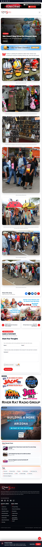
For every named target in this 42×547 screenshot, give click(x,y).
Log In (13, 531)
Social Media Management (15, 528)
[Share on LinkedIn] (32, 293)
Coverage (6, 33)
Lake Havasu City (34, 481)
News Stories (4, 519)
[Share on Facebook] (26, 293)
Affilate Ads (14, 525)
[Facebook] (1, 1)
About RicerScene (5, 530)
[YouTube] (7, 1)
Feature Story (12, 481)
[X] (5, 1)
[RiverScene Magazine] (6, 12)
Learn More (32, 544)
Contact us (4, 516)
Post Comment (8, 369)
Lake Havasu (25, 481)
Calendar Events (5, 521)
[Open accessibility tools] (39, 538)
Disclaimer (14, 521)
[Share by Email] (35, 293)
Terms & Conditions (16, 519)
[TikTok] (9, 1)
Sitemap (3, 532)
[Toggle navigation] (39, 12)
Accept (38, 544)
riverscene (30, 483)
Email (23, 345)
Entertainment (5, 523)
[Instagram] (3, 1)
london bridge (22, 483)
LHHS (17, 483)
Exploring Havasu (5, 525)
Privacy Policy (15, 516)
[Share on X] (29, 293)
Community (4, 527)
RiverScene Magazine (7, 486)
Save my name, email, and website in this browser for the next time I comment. (21, 349)
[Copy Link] (38, 293)
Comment (6, 352)
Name (5, 345)
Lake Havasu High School (8, 483)
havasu (19, 481)
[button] (21, 69)
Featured (5, 41)
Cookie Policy (15, 523)
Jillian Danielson (18, 38)
